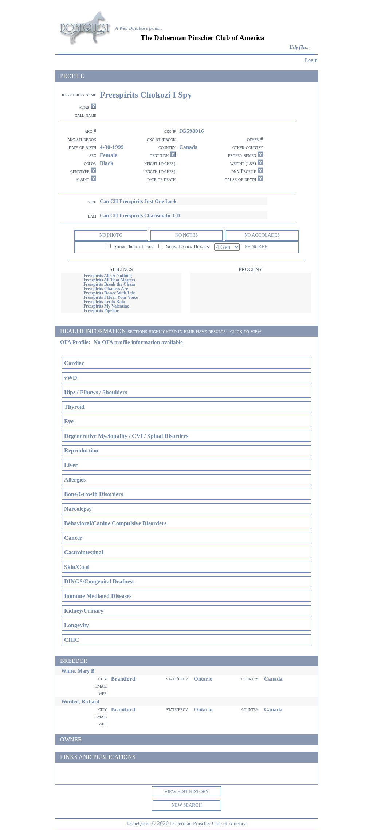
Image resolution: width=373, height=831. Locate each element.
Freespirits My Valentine (106, 306)
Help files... (300, 47)
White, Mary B (77, 671)
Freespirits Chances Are (105, 288)
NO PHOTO (110, 235)
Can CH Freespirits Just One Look (138, 201)
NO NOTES (186, 235)
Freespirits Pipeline (101, 310)
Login (311, 60)
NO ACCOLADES (262, 235)
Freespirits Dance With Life (109, 293)
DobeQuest (138, 823)
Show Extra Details (187, 246)
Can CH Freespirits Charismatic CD (140, 215)
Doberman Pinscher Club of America (208, 823)
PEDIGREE (256, 246)
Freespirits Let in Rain (104, 302)
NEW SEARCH (187, 805)
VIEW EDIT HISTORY (186, 791)
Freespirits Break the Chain (109, 284)
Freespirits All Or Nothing (107, 275)
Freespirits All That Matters (109, 280)
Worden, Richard (80, 701)
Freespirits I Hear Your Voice (110, 297)
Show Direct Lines (132, 246)
